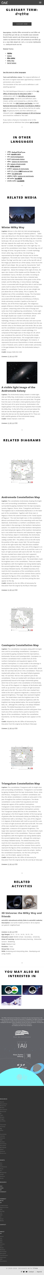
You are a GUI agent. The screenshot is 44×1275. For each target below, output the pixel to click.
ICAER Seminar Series (2, 1176)
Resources (3, 1099)
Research (3, 1182)
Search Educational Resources (3, 1103)
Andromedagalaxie (17, 157)
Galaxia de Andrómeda (20, 162)
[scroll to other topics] (22, 963)
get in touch (34, 122)
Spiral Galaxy (11, 63)
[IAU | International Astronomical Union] (21, 1046)
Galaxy (9, 56)
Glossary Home (22, 24)
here (4, 111)
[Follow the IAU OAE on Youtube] (26, 1272)
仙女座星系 (18, 178)
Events (2, 1160)
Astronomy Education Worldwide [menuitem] (3, 1145)
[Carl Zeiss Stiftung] (21, 1068)
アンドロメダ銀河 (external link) (22, 171)
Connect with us (3, 1200)
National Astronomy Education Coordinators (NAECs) (21, 106)
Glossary (2, 1138)
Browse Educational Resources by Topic (3, 1111)
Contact (3, 1224)
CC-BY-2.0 (11, 423)
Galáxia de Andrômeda (26, 176)
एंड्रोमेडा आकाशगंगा (15, 166)
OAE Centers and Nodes (24, 103)
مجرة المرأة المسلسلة (18, 152)
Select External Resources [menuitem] (3, 1151)
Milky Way (10, 61)
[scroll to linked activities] (22, 873)
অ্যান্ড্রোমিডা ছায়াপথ (16, 154)
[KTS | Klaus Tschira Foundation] (21, 1057)
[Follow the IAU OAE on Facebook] (21, 1272)
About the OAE (2, 1238)
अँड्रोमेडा (9, 53)
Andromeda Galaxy (18, 159)
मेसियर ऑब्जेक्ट (11, 58)
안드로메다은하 (17, 174)
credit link (21, 419)
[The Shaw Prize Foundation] (21, 1078)
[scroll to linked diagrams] (22, 430)
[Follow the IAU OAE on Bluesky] (23, 1272)
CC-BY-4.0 (11, 356)
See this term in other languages (14, 72)
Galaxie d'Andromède (18, 164)
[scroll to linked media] (22, 127)
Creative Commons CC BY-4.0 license (28, 113)
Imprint (39, 1272)
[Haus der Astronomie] (21, 1034)
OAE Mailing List (2, 1211)
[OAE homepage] (4, 2)
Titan (35, 1268)
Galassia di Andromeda (21, 169)
